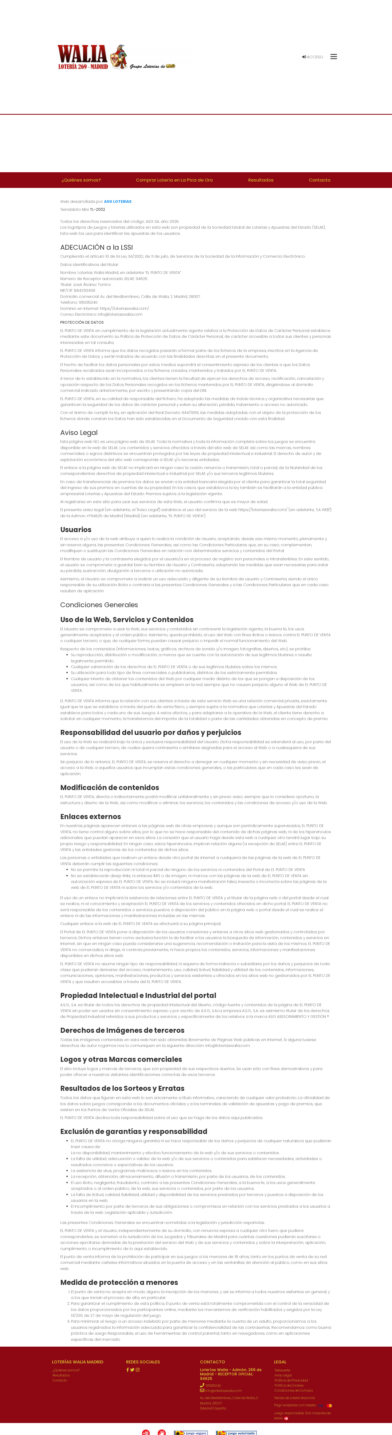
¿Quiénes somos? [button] (81, 180)
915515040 (213, 1385)
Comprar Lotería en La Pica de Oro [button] (174, 180)
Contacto (60, 1380)
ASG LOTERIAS (117, 201)
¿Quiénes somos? (66, 1370)
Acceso (314, 57)
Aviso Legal (283, 1375)
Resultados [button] (261, 180)
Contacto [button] (319, 180)
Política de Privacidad (291, 1380)
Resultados (61, 1375)
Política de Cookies (289, 1385)
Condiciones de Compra (294, 1390)
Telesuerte (282, 1370)
